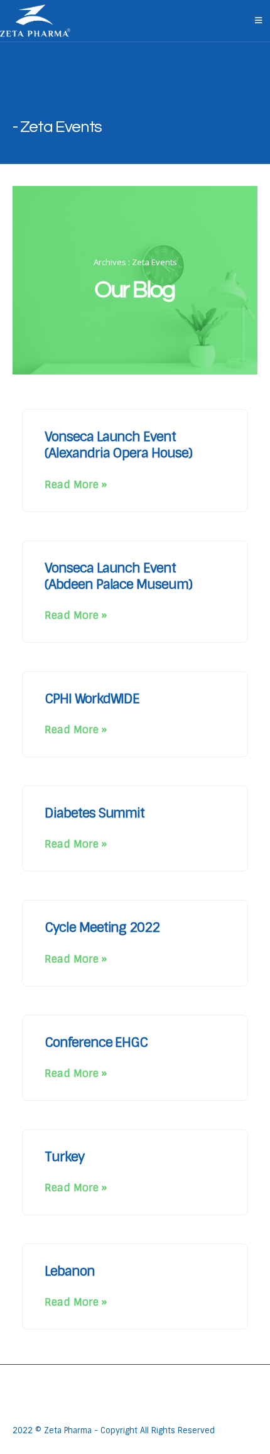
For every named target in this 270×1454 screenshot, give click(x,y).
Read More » (76, 484)
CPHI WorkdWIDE (92, 698)
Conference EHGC (96, 1042)
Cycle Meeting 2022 (102, 927)
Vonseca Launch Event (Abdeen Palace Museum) (118, 576)
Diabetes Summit (94, 812)
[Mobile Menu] (258, 20)
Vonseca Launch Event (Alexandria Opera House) (118, 444)
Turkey (64, 1156)
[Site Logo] (35, 20)
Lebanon (70, 1270)
